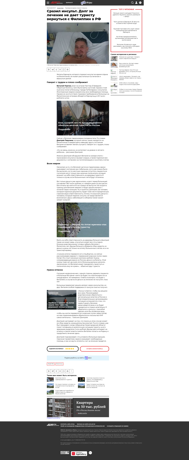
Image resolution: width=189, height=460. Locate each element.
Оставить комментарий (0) (94, 348)
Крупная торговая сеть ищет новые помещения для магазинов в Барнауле (126, 30)
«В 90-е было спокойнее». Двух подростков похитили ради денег (129, 83)
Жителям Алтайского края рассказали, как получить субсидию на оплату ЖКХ (126, 46)
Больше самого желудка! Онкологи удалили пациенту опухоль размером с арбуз (126, 14)
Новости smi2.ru (53, 418)
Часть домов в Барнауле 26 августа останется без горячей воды (126, 22)
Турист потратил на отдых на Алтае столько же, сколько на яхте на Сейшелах (95, 386)
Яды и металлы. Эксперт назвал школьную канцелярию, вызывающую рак (129, 65)
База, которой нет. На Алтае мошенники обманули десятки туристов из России (80, 124)
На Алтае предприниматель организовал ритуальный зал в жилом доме (126, 38)
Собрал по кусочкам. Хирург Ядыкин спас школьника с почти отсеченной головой (130, 91)
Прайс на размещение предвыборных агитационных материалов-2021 (83, 426)
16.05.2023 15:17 (51, 8)
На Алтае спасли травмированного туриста (63, 378)
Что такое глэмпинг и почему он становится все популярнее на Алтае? (65, 386)
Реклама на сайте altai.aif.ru (86, 424)
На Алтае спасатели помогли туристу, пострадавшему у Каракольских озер (95, 379)
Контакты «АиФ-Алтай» (68, 424)
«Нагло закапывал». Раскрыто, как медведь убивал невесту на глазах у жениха (130, 78)
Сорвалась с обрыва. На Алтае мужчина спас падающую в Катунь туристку (82, 225)
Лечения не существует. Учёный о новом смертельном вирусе (129, 57)
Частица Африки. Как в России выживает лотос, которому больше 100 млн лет (130, 71)
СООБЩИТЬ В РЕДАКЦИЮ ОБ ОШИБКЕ (117, 426)
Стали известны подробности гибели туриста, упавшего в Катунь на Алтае (64, 392)
